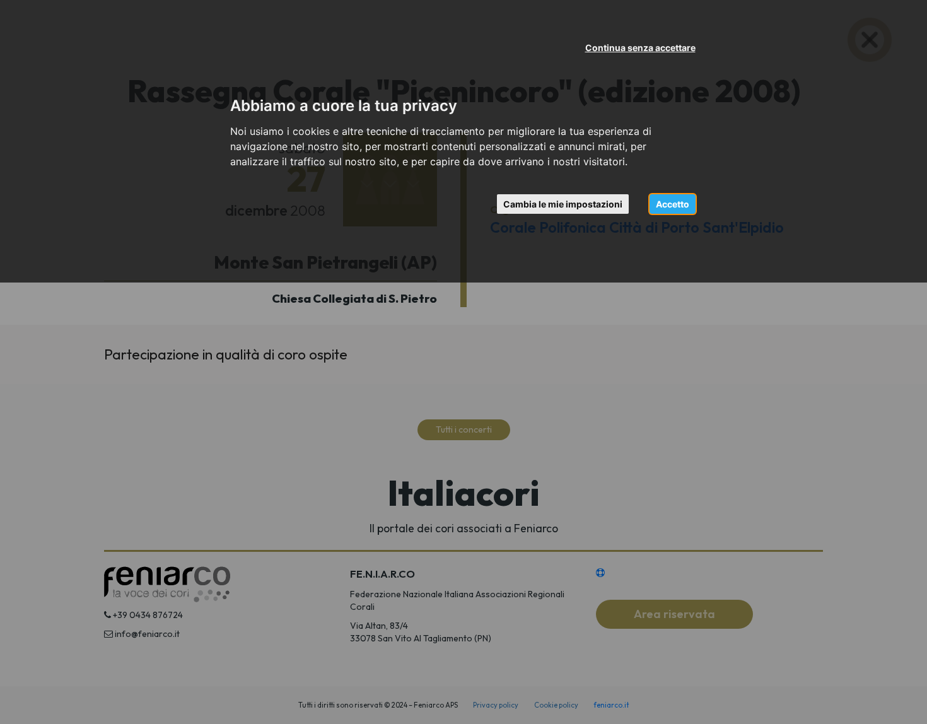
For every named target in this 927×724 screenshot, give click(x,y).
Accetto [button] (672, 204)
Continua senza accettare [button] (640, 47)
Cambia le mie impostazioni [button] (562, 204)
